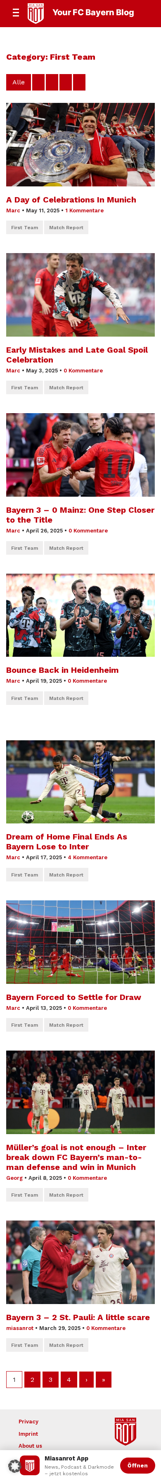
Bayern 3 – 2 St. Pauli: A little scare (79, 1317)
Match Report (66, 227)
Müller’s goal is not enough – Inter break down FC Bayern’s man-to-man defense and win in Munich (76, 1157)
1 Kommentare (84, 210)
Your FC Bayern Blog (93, 12)
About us (30, 1446)
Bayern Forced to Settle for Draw (73, 997)
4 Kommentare (87, 857)
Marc (13, 210)
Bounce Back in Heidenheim (62, 670)
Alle (18, 82)
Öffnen (138, 1465)
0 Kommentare (83, 370)
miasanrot (19, 1328)
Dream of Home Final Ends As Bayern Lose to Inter (66, 841)
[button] (15, 1466)
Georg (14, 1178)
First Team (24, 227)
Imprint (28, 1434)
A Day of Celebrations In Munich (71, 200)
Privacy (28, 1421)
